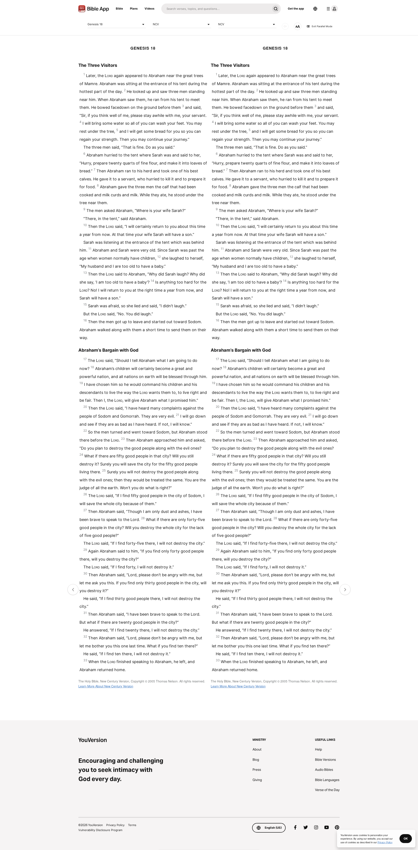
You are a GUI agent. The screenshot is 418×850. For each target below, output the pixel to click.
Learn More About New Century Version (105, 686)
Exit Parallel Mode (322, 26)
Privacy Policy (115, 825)
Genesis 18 (95, 24)
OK (406, 838)
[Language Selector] (315, 8)
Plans (134, 8)
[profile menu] (331, 8)
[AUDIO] (285, 26)
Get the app (296, 8)
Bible (119, 8)
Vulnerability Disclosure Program (100, 830)
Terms (132, 825)
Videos (149, 8)
